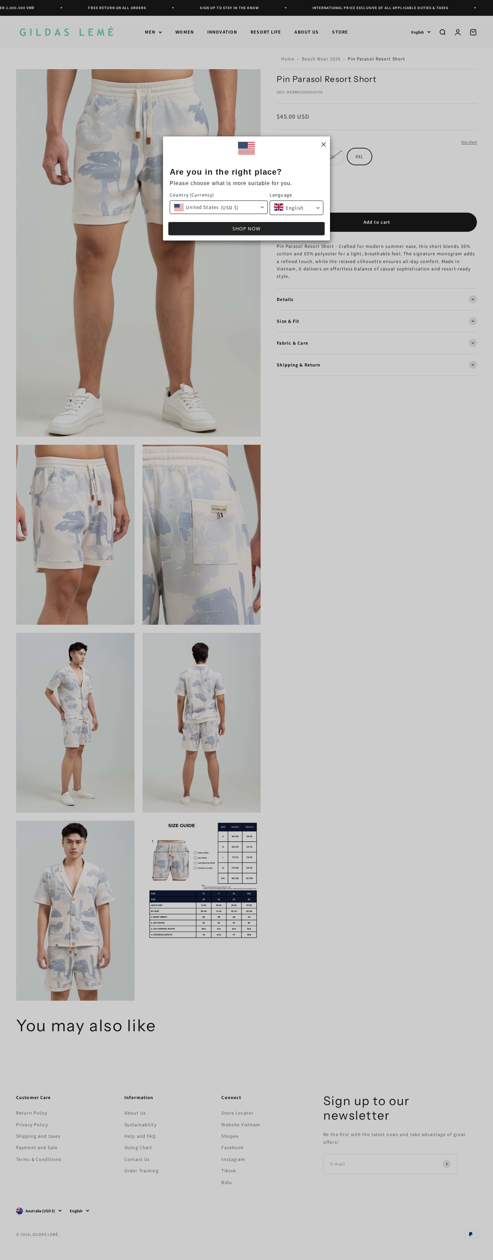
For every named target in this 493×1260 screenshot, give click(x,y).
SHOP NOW (246, 228)
